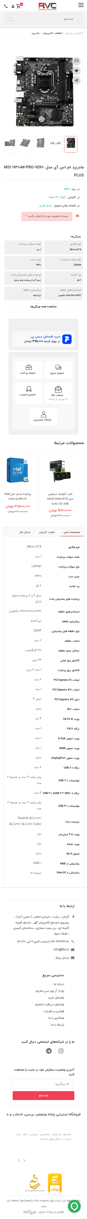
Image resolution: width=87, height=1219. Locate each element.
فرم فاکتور (73, 547)
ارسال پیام (62, 958)
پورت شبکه (73, 844)
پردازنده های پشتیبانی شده (64, 599)
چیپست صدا (72, 821)
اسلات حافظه (72, 641)
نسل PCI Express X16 (67, 699)
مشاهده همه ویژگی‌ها (43, 307)
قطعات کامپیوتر (52, 33)
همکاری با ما (56, 1018)
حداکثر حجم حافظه (68, 651)
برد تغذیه (74, 586)
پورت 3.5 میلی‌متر (68, 834)
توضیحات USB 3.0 (68, 806)
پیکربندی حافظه (70, 621)
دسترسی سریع (53, 975)
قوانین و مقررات (54, 1011)
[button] (19, 1160)
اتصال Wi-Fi (73, 854)
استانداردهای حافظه (68, 612)
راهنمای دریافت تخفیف (49, 1004)
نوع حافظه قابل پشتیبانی (65, 631)
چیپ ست (73, 576)
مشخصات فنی (72, 532)
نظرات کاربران (47, 532)
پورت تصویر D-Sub (68, 738)
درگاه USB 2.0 (71, 768)
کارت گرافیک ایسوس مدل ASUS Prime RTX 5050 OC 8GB (67, 499)
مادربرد (35, 33)
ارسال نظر (24, 532)
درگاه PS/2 (73, 729)
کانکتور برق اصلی (69, 660)
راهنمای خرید (56, 998)
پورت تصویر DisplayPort (65, 758)
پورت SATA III (71, 719)
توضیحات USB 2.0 (68, 780)
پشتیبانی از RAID (69, 863)
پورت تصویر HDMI (69, 748)
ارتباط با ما (67, 906)
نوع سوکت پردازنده (68, 567)
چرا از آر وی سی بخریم (50, 991)
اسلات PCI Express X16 (66, 690)
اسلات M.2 (73, 709)
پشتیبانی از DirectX (68, 872)
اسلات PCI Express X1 (66, 680)
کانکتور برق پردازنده (68, 670)
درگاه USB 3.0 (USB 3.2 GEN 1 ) (61, 793)
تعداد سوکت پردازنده (68, 557)
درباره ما (59, 984)
